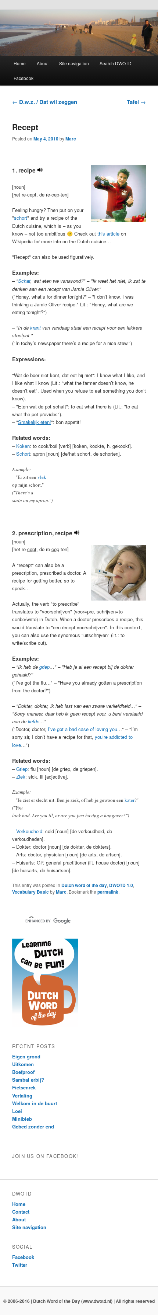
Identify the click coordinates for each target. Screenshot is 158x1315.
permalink (107, 891)
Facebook (23, 78)
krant (35, 327)
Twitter (19, 1264)
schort (20, 217)
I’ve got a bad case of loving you (82, 729)
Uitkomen (23, 1064)
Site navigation (74, 63)
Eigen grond (26, 1056)
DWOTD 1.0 (121, 885)
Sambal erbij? (28, 1079)
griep (44, 666)
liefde (33, 721)
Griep (22, 768)
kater (129, 800)
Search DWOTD (116, 63)
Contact (20, 1211)
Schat (24, 280)
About (43, 63)
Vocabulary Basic (30, 891)
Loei (17, 1110)
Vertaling (22, 1095)
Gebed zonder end (33, 1126)
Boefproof (23, 1071)
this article (108, 233)
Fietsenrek (24, 1087)
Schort (23, 453)
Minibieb (22, 1118)
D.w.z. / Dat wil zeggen (44, 102)
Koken (23, 445)
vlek (41, 477)
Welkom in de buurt (34, 1103)
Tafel (136, 102)
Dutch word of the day (84, 885)
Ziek (20, 776)
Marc (70, 138)
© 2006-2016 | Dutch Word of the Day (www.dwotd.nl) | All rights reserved (79, 1301)
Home (20, 63)
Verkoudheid (29, 831)
